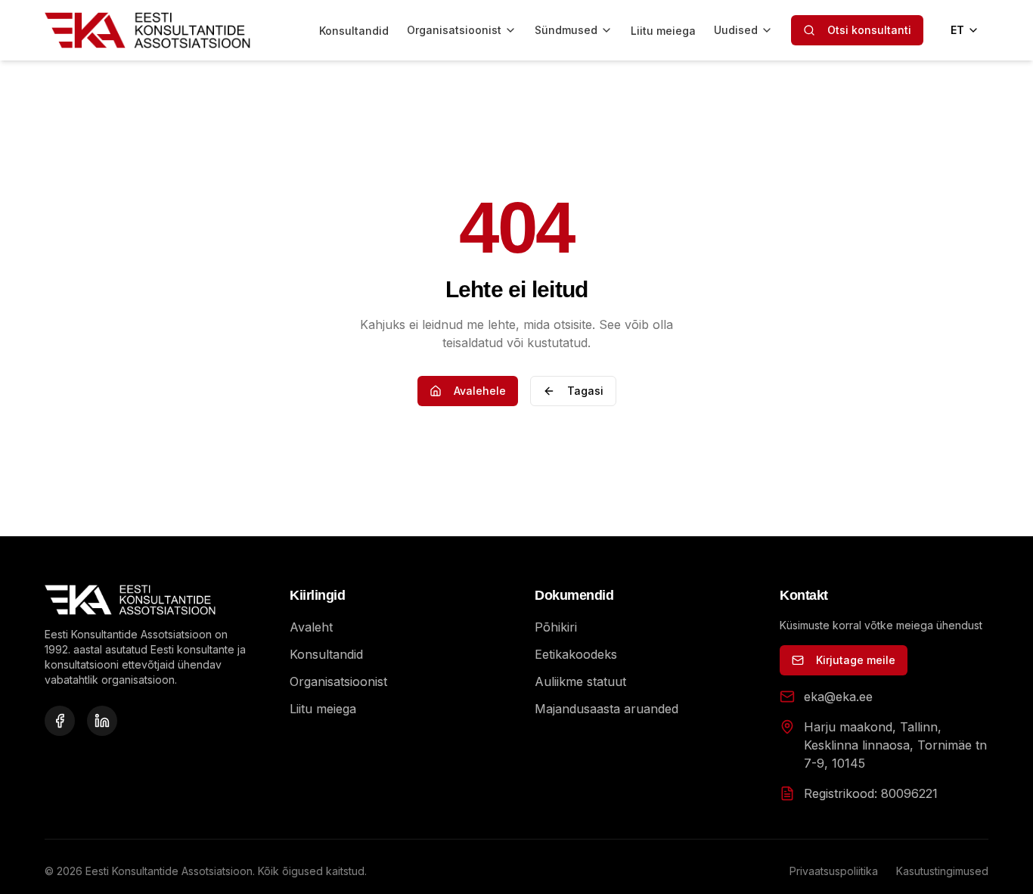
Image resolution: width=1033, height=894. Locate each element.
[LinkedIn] (102, 721)
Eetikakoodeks (576, 654)
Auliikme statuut (580, 681)
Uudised (736, 29)
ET (957, 29)
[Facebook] (60, 721)
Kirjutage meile (855, 659)
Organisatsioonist (454, 29)
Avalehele (480, 390)
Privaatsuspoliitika (833, 871)
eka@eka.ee (838, 696)
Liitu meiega (663, 30)
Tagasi (585, 390)
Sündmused (566, 29)
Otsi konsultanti (869, 29)
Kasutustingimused (942, 871)
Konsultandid (354, 30)
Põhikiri (556, 627)
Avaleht (311, 627)
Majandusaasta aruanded (606, 708)
